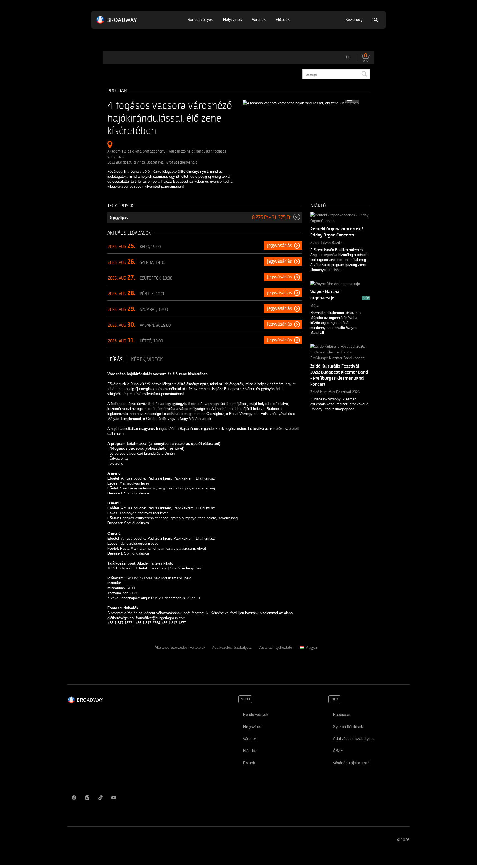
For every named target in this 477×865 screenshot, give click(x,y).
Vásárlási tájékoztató (275, 647)
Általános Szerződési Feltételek (180, 647)
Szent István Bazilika (327, 243)
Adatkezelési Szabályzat (232, 647)
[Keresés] (364, 74)
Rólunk (249, 763)
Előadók (282, 19)
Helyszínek (232, 19)
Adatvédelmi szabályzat (353, 738)
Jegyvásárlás (279, 245)
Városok (259, 19)
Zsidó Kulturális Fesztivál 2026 (335, 392)
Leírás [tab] (115, 359)
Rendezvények (256, 714)
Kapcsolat (342, 714)
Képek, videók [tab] (147, 359)
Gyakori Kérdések (348, 727)
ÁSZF (338, 751)
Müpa (314, 306)
